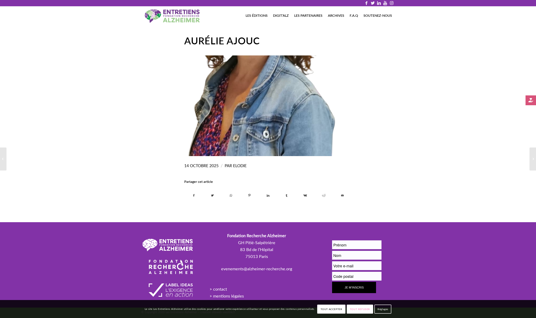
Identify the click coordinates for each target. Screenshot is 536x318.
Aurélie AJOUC (222, 41)
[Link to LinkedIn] (379, 3)
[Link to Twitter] (373, 3)
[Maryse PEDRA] (3, 159)
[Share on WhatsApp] (231, 195)
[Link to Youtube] (385, 3)
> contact (218, 289)
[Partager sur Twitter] (212, 195)
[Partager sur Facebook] (193, 195)
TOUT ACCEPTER (331, 309)
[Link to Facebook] (366, 3)
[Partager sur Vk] (305, 195)
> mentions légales (227, 296)
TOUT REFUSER (360, 309)
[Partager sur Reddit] (324, 195)
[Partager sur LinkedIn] (268, 195)
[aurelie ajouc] (268, 105)
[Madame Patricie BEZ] (533, 159)
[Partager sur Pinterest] (249, 195)
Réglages (383, 309)
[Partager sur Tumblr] (286, 195)
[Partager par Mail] (342, 195)
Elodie (240, 166)
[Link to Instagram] (391, 3)
